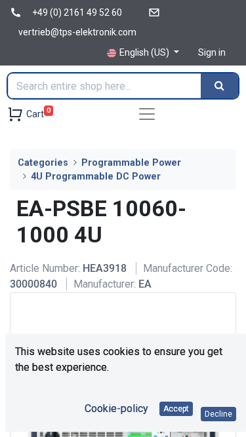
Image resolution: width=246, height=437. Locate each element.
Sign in (212, 52)
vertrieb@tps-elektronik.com (77, 32)
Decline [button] (218, 414)
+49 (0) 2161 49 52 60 (77, 12)
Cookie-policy (116, 408)
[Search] (219, 85)
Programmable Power (131, 162)
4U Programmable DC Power (96, 176)
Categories (43, 162)
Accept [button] (176, 408)
